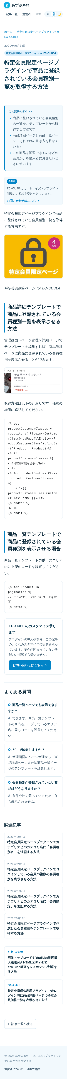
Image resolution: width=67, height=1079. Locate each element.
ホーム (8, 32)
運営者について (13, 1069)
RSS (38, 14)
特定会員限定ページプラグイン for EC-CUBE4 (31, 53)
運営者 (26, 14)
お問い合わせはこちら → (23, 200)
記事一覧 (12, 14)
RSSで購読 (33, 1069)
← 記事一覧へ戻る (20, 1024)
